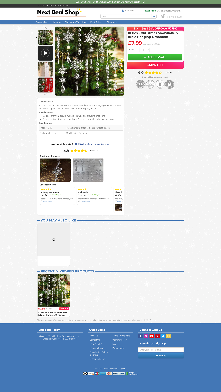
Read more (47, 201)
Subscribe (161, 355)
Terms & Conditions (121, 336)
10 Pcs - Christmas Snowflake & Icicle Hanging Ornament (52, 313)
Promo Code (118, 348)
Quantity (132, 49)
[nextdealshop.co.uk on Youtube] (152, 336)
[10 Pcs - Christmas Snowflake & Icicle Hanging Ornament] (53, 290)
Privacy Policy (96, 344)
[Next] (45, 94)
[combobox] (126, 16)
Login (41, 5)
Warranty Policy (119, 340)
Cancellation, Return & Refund (99, 353)
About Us (94, 336)
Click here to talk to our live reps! (93, 144)
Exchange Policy (97, 359)
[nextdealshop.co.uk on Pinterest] (157, 336)
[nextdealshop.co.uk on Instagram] (146, 336)
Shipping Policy (97, 348)
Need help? (129, 11)
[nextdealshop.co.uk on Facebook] (140, 336)
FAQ (114, 344)
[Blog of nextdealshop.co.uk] (168, 336)
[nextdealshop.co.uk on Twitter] (163, 336)
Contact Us (95, 340)
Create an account (59, 5)
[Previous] (45, 28)
